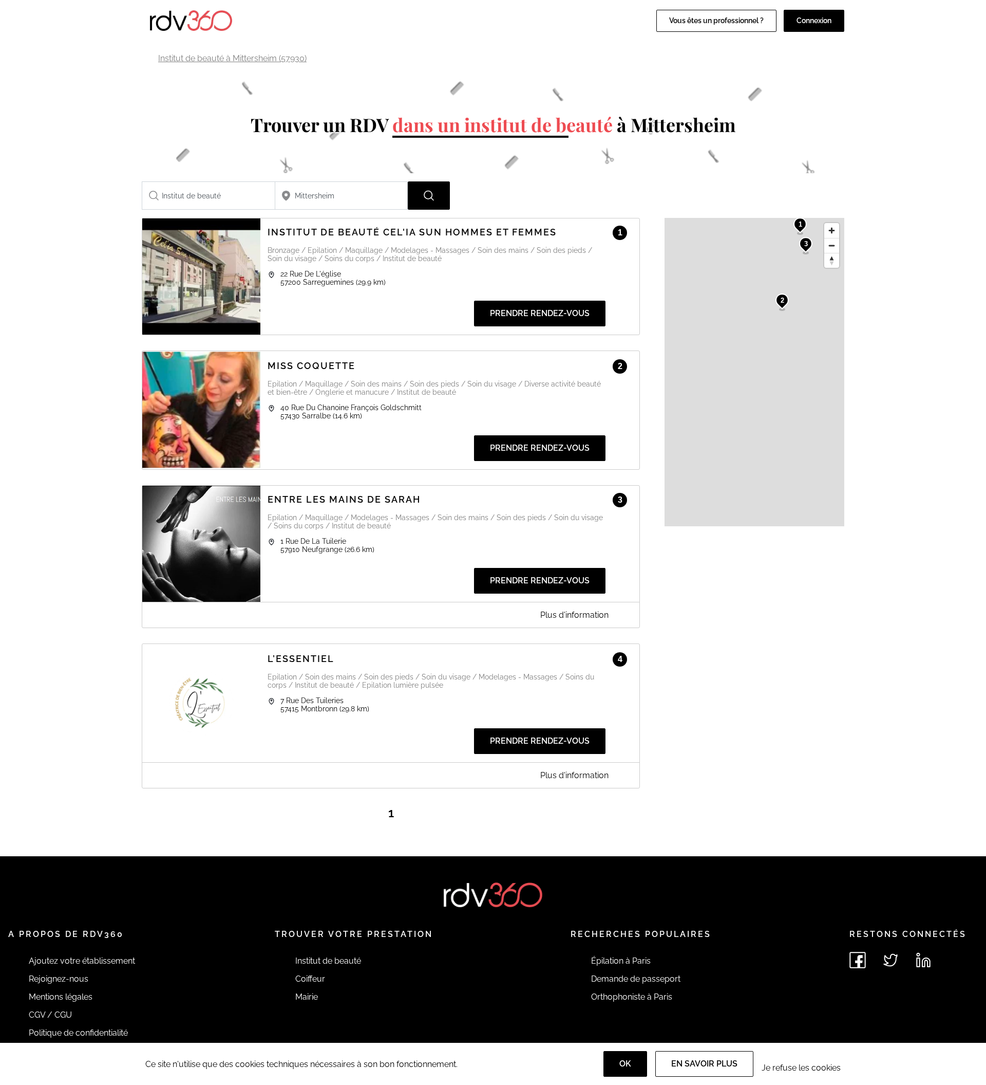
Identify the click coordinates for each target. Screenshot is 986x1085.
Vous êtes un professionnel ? (716, 20)
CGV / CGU (50, 1015)
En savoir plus (704, 1064)
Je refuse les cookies (801, 1068)
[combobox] (208, 195)
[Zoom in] (831, 230)
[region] (754, 372)
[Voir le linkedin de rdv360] (923, 960)
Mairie (306, 997)
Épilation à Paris (621, 961)
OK (625, 1064)
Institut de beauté (328, 961)
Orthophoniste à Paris (631, 997)
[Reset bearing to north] (831, 260)
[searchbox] (208, 195)
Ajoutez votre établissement (82, 961)
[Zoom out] (831, 245)
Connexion (814, 20)
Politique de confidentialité (78, 1033)
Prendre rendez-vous (540, 313)
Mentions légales (60, 997)
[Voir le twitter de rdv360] (890, 960)
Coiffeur (310, 979)
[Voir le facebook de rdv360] (857, 960)
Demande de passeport (635, 979)
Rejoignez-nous (58, 979)
